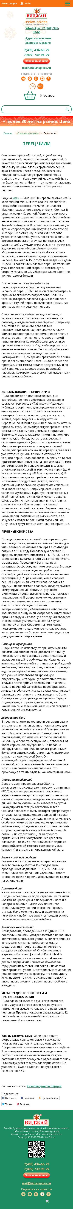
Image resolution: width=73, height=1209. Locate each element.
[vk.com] (23, 79)
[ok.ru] (36, 79)
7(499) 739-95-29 (36, 55)
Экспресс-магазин (38, 43)
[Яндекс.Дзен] (42, 79)
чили (16, 198)
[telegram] (30, 79)
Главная (8, 133)
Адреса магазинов (38, 38)
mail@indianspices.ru (36, 68)
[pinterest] (48, 79)
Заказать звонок (36, 61)
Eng (40, 86)
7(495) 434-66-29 (36, 50)
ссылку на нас (52, 1131)
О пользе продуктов (27, 133)
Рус (33, 86)
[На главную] (37, 18)
